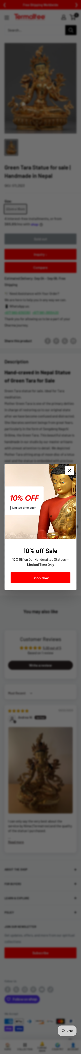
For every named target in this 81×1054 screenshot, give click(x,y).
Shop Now (41, 578)
